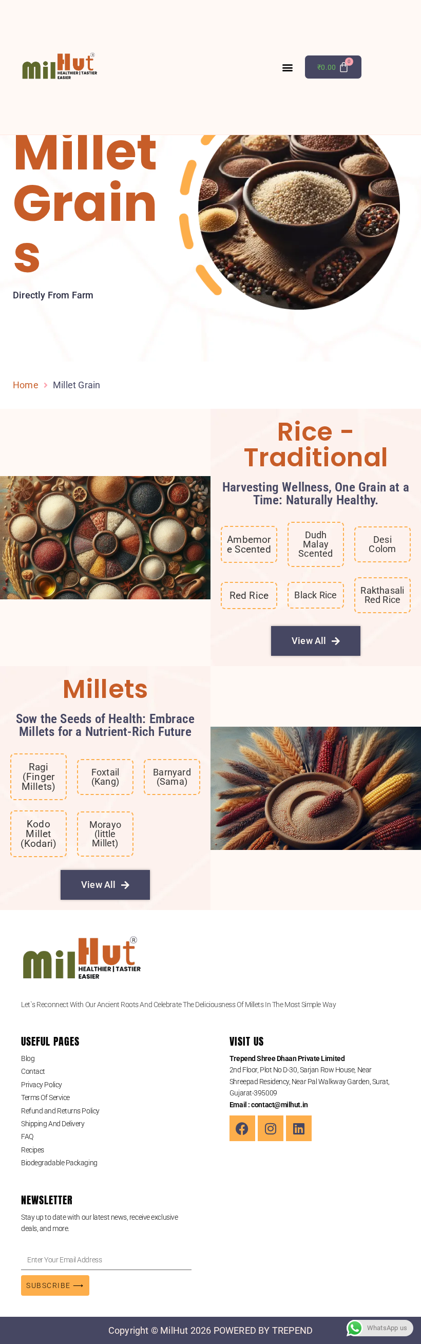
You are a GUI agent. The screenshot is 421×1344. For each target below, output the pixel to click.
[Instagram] (270, 1128)
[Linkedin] (299, 1128)
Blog (27, 1058)
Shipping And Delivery (53, 1124)
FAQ (27, 1136)
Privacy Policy (41, 1085)
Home (26, 385)
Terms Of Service (45, 1097)
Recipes (32, 1150)
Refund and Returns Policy (60, 1111)
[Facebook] (242, 1128)
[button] (287, 67)
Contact (33, 1071)
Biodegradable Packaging (59, 1163)
